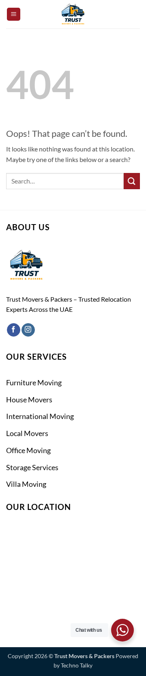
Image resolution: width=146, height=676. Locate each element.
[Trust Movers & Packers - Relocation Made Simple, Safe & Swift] (73, 14)
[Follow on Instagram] (28, 330)
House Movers (29, 399)
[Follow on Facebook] (13, 330)
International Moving (40, 416)
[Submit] (132, 181)
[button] (13, 14)
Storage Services (32, 467)
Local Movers (27, 433)
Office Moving (28, 450)
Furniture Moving (34, 382)
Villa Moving (26, 483)
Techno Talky (76, 665)
